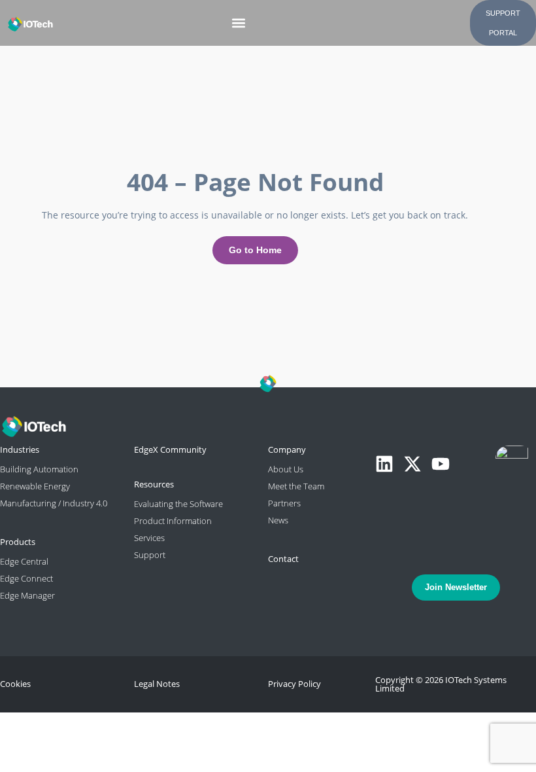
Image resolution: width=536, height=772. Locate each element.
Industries (19, 449)
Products (17, 542)
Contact (283, 559)
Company (287, 449)
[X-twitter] (412, 464)
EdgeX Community (170, 449)
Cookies (15, 684)
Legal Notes (157, 684)
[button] (239, 23)
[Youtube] (440, 464)
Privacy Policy (294, 684)
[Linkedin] (384, 464)
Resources (154, 484)
